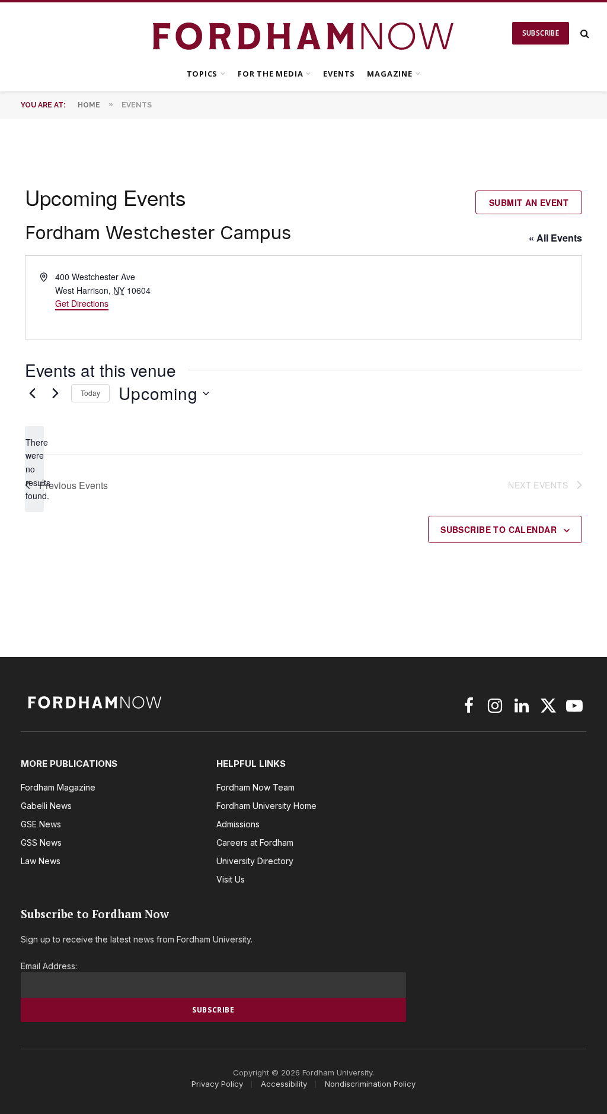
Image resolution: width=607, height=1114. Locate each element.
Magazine (389, 73)
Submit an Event (528, 202)
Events (339, 73)
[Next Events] (55, 393)
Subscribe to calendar (498, 529)
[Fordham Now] (303, 33)
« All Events (555, 238)
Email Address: (49, 966)
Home (89, 105)
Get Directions (81, 303)
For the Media (270, 73)
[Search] (583, 33)
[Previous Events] (32, 393)
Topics (202, 73)
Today (90, 393)
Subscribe (540, 33)
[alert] (34, 469)
